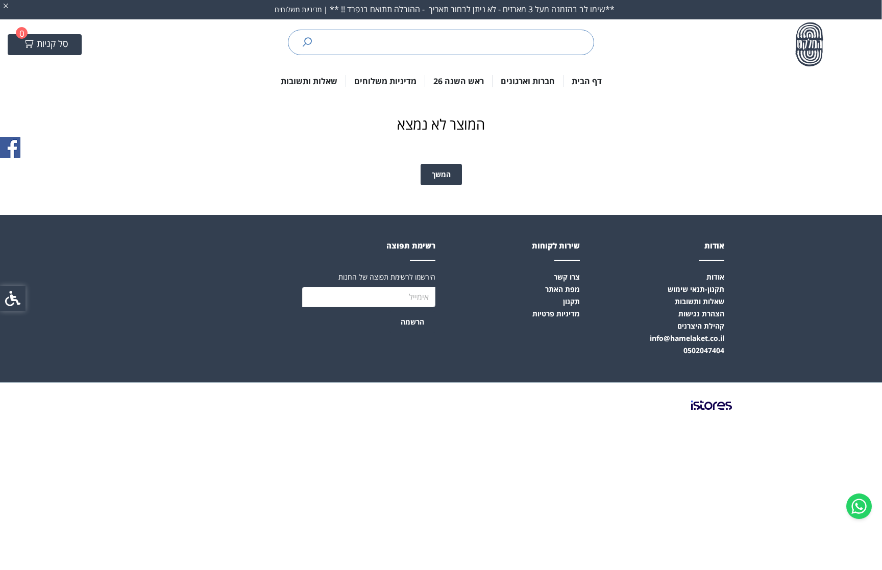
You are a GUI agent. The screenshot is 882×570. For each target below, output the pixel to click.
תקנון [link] (571, 301)
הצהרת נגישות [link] (701, 313)
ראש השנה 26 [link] (458, 81)
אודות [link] (715, 277)
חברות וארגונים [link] (528, 81)
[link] (859, 506)
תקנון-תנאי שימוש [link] (696, 289)
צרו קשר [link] (567, 277)
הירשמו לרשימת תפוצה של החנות (386, 277)
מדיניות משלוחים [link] (385, 81)
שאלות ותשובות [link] (309, 81)
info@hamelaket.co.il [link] (687, 338)
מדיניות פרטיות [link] (556, 313)
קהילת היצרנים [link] (700, 326)
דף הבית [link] (587, 81)
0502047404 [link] (703, 350)
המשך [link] (441, 174)
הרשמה (412, 322)
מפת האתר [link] (562, 289)
